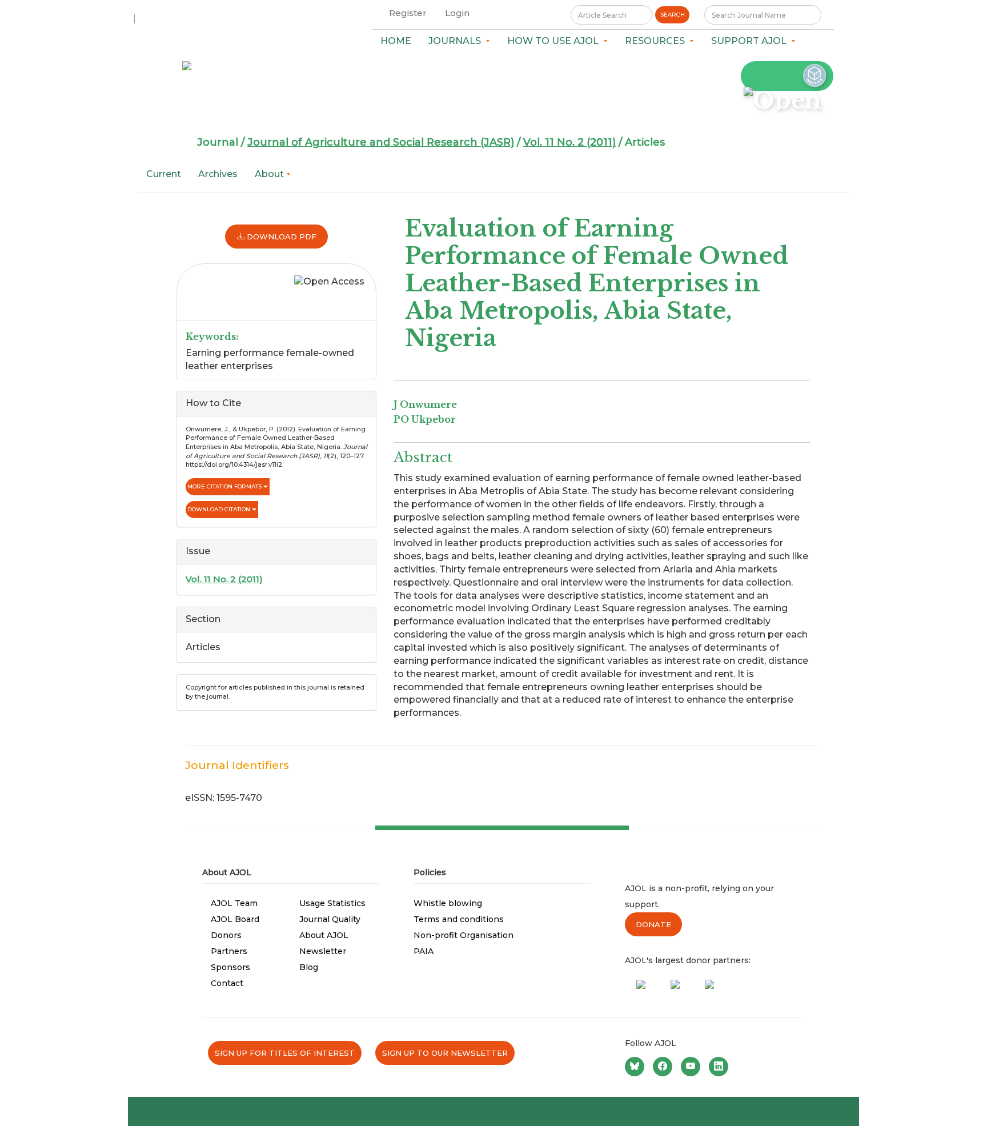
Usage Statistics (332, 903)
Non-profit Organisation (463, 935)
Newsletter (322, 951)
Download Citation (219, 509)
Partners (229, 951)
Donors (226, 935)
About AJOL (323, 935)
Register (408, 12)
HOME (395, 40)
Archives (218, 174)
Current (163, 174)
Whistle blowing (448, 903)
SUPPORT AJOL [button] (751, 40)
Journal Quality (329, 919)
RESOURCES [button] (657, 40)
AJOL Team (234, 903)
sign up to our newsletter (445, 1052)
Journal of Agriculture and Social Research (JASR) (380, 142)
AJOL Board (235, 919)
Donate (653, 924)
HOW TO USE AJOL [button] (555, 40)
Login (457, 12)
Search (672, 14)
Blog (308, 967)
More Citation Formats (225, 486)
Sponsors (230, 967)
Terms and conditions (459, 919)
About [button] (270, 174)
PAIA (424, 951)
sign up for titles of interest (285, 1052)
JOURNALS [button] (457, 40)
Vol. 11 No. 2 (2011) (569, 142)
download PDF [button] (280, 236)
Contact (227, 983)
